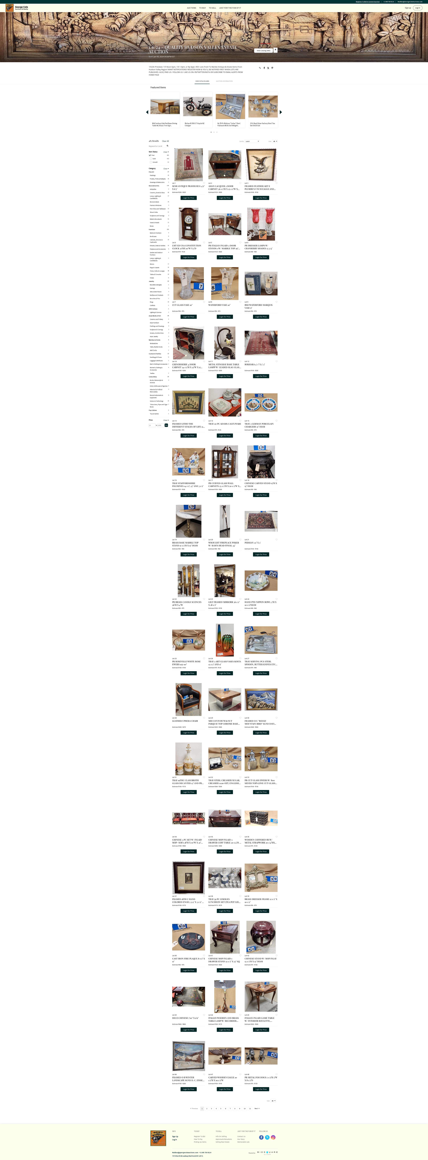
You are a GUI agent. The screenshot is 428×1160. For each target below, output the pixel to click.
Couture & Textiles (155, 354)
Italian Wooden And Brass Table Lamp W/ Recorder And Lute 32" (223, 1020)
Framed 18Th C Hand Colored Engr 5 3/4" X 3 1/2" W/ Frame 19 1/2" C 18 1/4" (188, 902)
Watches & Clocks (154, 340)
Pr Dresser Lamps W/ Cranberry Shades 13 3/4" (258, 247)
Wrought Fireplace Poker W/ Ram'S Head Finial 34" (223, 544)
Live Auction (158, 42)
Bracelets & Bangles (156, 285)
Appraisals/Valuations (224, 1139)
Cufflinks (152, 306)
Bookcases (153, 236)
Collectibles (153, 377)
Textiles (152, 373)
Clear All (165, 141)
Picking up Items (200, 1142)
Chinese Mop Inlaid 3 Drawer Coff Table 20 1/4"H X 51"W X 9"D (224, 842)
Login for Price (188, 198)
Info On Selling (221, 1136)
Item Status (153, 152)
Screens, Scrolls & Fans (157, 333)
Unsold (161, 162)
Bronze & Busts (154, 202)
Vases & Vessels (154, 223)
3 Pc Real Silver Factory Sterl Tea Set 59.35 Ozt (262, 124)
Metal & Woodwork (156, 219)
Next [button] (281, 112)
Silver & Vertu (154, 212)
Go (166, 425)
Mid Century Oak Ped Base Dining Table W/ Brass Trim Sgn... (164, 124)
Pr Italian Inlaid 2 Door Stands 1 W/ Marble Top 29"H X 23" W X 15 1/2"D (224, 248)
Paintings (152, 175)
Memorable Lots (243, 1142)
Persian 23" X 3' (253, 542)
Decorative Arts (154, 186)
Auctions (191, 8)
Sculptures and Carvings (157, 216)
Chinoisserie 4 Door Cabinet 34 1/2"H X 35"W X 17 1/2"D (186, 367)
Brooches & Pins (155, 299)
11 (250, 1109)
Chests (152, 278)
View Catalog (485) (263, 51)
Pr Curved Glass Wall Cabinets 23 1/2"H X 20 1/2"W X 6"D (223, 486)
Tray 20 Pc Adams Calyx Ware (224, 423)
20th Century (153, 309)
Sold (161, 159)
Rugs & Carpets (154, 268)
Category (152, 168)
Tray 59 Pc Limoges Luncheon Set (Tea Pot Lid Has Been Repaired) (223, 902)
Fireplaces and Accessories (158, 249)
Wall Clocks (153, 350)
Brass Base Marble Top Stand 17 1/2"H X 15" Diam (185, 544)
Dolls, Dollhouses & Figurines (158, 386)
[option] (165, 110)
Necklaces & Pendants (156, 295)
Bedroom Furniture (155, 233)
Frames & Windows (155, 205)
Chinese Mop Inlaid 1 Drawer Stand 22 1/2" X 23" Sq (224, 960)
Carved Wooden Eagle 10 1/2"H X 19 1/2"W (222, 1079)
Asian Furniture (154, 323)
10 (244, 1109)
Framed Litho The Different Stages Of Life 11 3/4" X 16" (187, 426)
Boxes (151, 226)
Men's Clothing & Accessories (158, 364)
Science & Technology (156, 401)
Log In (417, 8)
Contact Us (241, 1136)
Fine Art (151, 172)
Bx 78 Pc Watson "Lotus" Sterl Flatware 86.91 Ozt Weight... (228, 124)
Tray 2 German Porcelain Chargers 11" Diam (259, 425)
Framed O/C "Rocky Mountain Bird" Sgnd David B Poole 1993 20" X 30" (260, 723)
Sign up (408, 8)
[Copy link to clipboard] (260, 68)
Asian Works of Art (155, 316)
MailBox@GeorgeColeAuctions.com (410, 2)
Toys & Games (154, 414)
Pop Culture (153, 410)
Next (256, 1108)
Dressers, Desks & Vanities (157, 246)
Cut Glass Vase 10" (182, 304)
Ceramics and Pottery (156, 319)
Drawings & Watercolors (157, 182)
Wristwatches (154, 343)
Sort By (242, 141)
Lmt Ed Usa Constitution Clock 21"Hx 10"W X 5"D (186, 247)
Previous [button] (147, 112)
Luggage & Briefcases (156, 361)
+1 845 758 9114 (388, 2)
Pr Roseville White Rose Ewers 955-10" (186, 663)
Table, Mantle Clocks (156, 347)
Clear (165, 152)
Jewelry (151, 281)
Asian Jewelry (154, 337)
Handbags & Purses (156, 357)
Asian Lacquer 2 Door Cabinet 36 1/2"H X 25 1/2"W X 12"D (223, 189)
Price (151, 420)
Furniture (152, 230)
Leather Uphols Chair (185, 720)
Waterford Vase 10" (219, 304)
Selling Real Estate (222, 1142)
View (270, 141)
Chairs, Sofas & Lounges (157, 271)
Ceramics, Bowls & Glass (157, 193)
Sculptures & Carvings (156, 330)
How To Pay (198, 1139)
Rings (151, 302)
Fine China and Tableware (158, 209)
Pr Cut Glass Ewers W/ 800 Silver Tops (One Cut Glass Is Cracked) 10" (260, 783)
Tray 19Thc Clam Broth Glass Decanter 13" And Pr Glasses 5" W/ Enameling (187, 783)
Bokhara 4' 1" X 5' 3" (255, 364)
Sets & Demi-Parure (155, 292)
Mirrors (152, 264)
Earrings (152, 288)
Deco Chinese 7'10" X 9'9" (185, 1017)
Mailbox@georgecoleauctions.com (185, 1152)
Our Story (241, 1139)
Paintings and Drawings (157, 326)
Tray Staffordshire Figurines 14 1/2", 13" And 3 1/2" (187, 484)
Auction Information (224, 81)
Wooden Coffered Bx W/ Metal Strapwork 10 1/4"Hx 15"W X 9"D (260, 842)
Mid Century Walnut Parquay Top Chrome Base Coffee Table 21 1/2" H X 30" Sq (224, 723)
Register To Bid (199, 1136)
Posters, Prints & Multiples (158, 179)
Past (160, 155)
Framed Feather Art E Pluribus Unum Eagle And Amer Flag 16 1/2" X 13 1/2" (259, 189)
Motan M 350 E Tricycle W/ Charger (195, 124)
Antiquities (153, 189)
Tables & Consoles (155, 275)
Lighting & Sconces (155, 312)
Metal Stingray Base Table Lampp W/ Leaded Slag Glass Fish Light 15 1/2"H (224, 367)
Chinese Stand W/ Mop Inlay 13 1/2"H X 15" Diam (261, 960)
